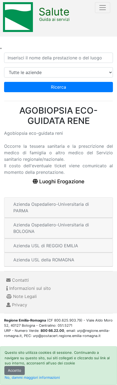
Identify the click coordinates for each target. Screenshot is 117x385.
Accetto (14, 370)
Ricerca (58, 87)
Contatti (20, 280)
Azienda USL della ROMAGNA (43, 259)
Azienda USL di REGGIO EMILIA (45, 245)
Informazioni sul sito (29, 288)
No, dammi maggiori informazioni (32, 377)
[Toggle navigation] (102, 7)
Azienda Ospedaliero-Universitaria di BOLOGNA (51, 228)
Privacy (19, 304)
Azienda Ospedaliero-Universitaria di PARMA (51, 207)
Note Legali (24, 296)
